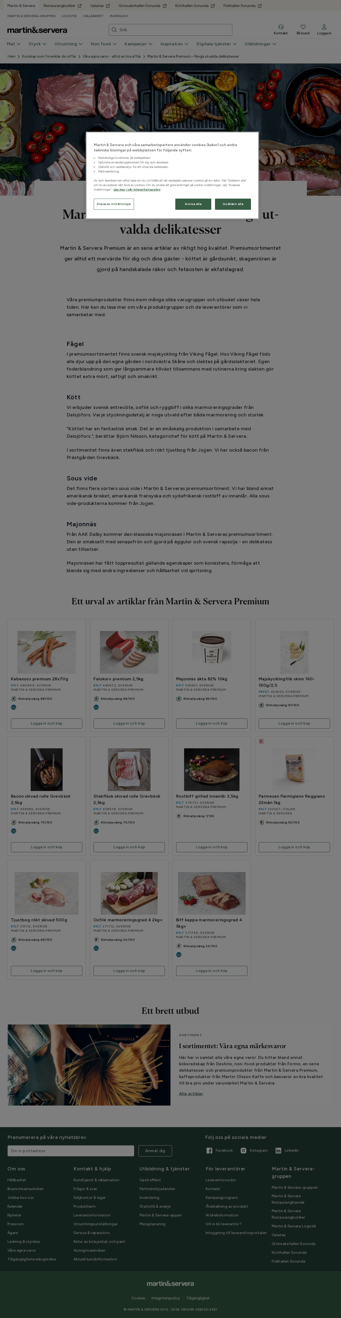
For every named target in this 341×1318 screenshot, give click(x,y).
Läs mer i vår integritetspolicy (137, 189)
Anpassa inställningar (114, 204)
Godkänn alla (233, 204)
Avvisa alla (193, 204)
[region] (172, 175)
